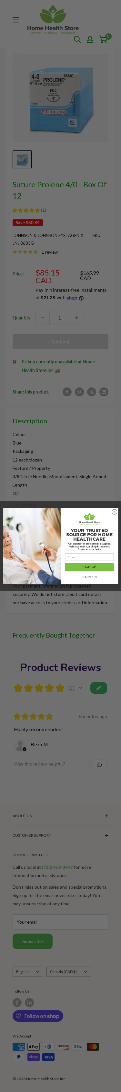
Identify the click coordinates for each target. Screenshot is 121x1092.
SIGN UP (89, 567)
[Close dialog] (114, 511)
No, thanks (89, 576)
